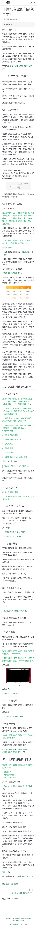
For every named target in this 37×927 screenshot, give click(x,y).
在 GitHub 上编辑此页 (11, 884)
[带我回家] (8, 2)
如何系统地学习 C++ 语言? (14, 532)
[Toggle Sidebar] (4, 2)
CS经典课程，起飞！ (24, 876)
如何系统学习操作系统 (10, 693)
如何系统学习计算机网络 (13, 717)
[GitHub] (30, 2)
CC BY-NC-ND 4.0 (18, 924)
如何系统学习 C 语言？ (13, 537)
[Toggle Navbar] (34, 2)
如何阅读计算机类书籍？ (11, 273)
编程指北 (6, 19)
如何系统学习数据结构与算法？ (16, 611)
